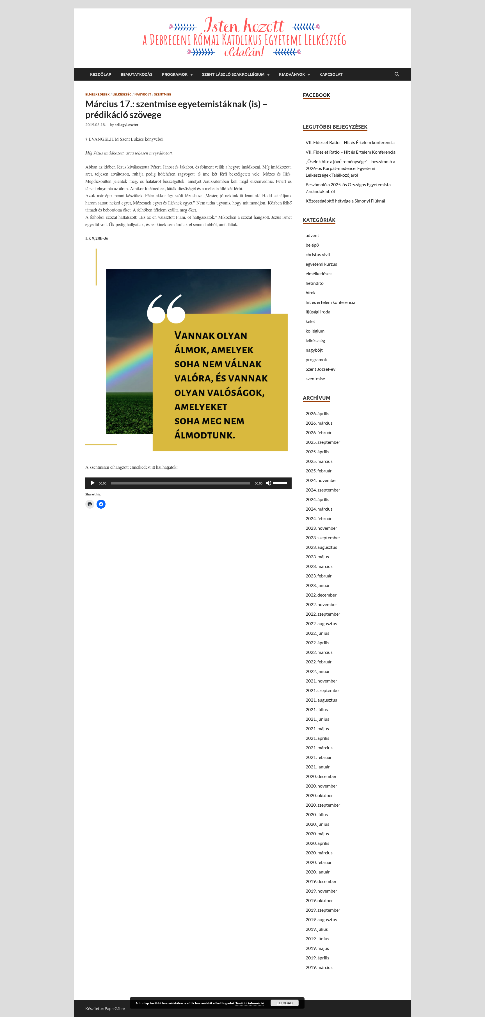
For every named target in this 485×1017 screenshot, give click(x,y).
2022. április (317, 642)
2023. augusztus (321, 547)
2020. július (317, 814)
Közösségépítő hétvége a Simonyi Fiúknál (345, 200)
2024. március (319, 508)
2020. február (319, 862)
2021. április (317, 738)
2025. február (319, 470)
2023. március (319, 566)
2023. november (321, 528)
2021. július (317, 709)
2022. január (318, 671)
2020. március (319, 852)
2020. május (317, 833)
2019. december (321, 881)
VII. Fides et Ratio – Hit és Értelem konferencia (350, 142)
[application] (188, 483)
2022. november (321, 604)
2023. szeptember (323, 537)
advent (312, 235)
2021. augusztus (321, 699)
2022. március (319, 652)
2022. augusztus (321, 623)
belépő (312, 244)
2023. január (318, 585)
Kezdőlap (100, 74)
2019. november (321, 890)
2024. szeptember (323, 489)
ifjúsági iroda (318, 311)
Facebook (316, 95)
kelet (310, 321)
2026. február (319, 432)
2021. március (319, 747)
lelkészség (122, 94)
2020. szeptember (323, 804)
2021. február (319, 757)
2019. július (317, 929)
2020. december (321, 776)
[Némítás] (268, 483)
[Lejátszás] (92, 483)
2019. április (317, 957)
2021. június (317, 719)
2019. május (317, 948)
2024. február (319, 518)
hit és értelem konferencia (330, 302)
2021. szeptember (323, 690)
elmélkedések (97, 94)
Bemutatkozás (136, 74)
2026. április (317, 413)
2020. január (318, 871)
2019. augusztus (321, 919)
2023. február (319, 575)
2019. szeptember (323, 910)
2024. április (317, 499)
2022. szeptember (323, 613)
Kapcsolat (331, 74)
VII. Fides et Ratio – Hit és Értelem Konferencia (350, 151)
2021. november (321, 680)
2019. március (319, 967)
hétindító (315, 283)
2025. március (319, 461)
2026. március (319, 423)
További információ (249, 1003)
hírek (310, 292)
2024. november (321, 480)
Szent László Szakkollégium (233, 74)
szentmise (162, 94)
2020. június (317, 824)
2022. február (319, 661)
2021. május (317, 728)
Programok (175, 74)
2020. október (319, 795)
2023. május (317, 556)
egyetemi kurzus (321, 264)
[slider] (281, 482)
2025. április (317, 451)
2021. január (318, 766)
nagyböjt (142, 94)
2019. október (319, 900)
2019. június (317, 938)
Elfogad (284, 1002)
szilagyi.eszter (126, 124)
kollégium (315, 330)
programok (316, 359)
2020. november (321, 785)
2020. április (317, 843)
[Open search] (397, 74)
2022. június (317, 633)
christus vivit (318, 254)
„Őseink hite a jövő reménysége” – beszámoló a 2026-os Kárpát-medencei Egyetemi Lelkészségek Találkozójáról (350, 168)
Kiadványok (292, 74)
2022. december (321, 594)
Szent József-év (320, 369)
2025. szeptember (323, 442)
